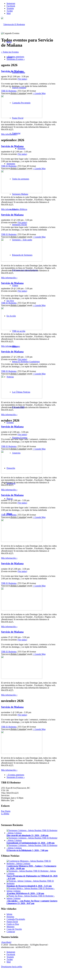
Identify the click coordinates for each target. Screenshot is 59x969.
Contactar (11, 931)
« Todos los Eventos (10, 52)
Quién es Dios (13, 924)
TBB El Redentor (8, 91)
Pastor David (12, 921)
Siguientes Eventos (16, 59)
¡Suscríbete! (6, 942)
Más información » (9, 134)
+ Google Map (39, 93)
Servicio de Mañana (12, 71)
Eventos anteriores (15, 56)
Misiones (10, 926)
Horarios (10, 916)
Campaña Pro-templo (16, 919)
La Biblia (5, 813)
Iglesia (9, 914)
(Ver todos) (22, 79)
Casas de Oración (14, 929)
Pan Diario (5, 811)
